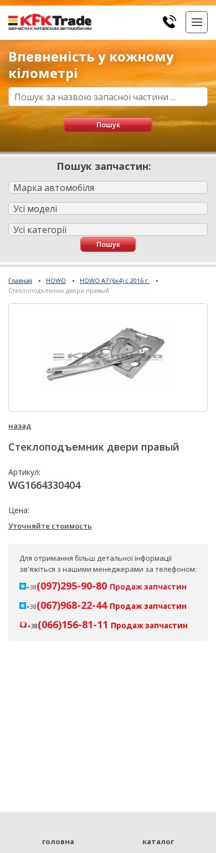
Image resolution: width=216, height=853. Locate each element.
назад (19, 426)
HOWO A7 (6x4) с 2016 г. (115, 280)
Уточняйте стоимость (50, 526)
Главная (20, 280)
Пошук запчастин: (103, 166)
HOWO (56, 280)
